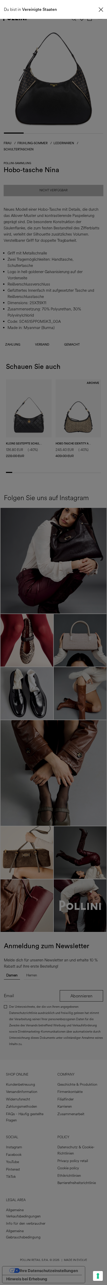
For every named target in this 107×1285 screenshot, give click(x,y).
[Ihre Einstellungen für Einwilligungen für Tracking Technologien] (98, 1276)
